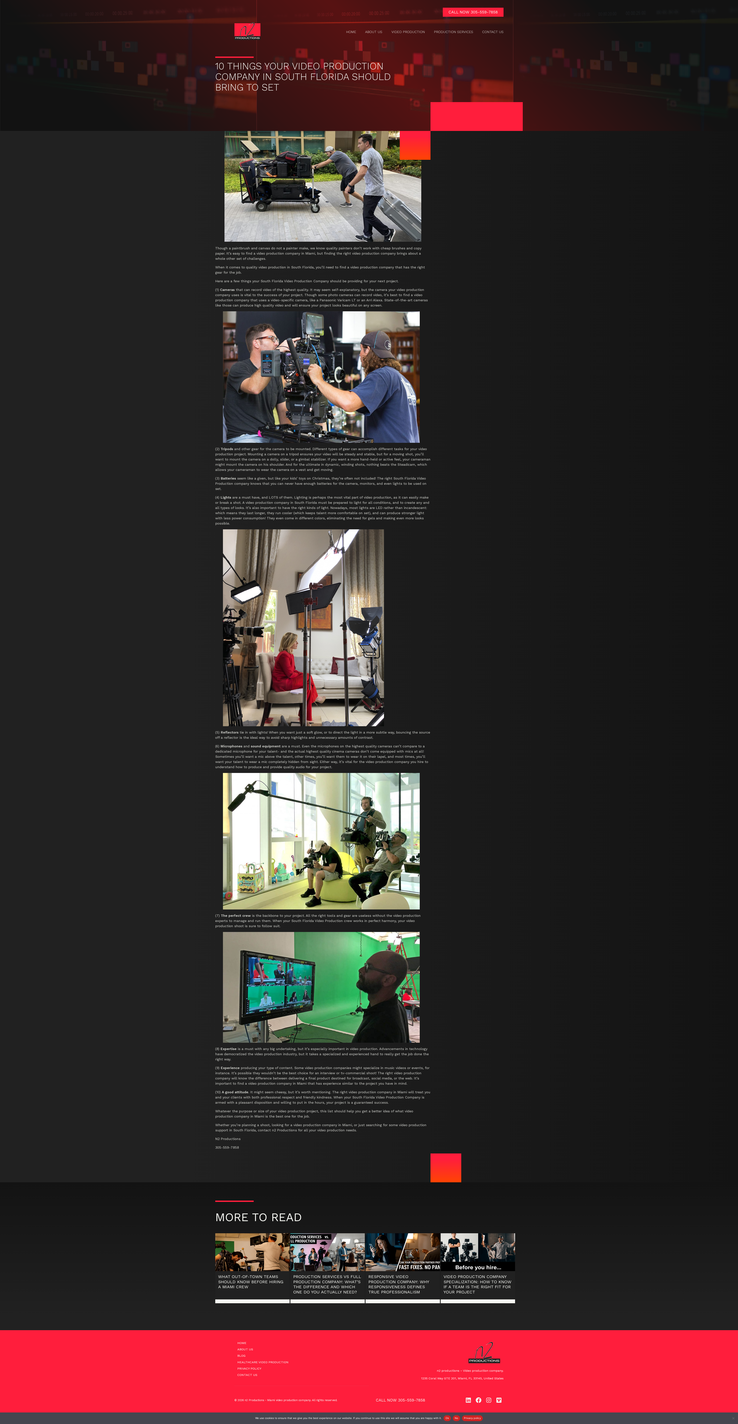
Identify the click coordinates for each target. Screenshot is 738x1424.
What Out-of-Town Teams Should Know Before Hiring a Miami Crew (250, 1281)
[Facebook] (478, 1400)
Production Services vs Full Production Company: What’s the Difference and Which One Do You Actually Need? (327, 1284)
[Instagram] (488, 1400)
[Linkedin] (468, 1400)
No (456, 1418)
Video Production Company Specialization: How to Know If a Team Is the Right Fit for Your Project (477, 1284)
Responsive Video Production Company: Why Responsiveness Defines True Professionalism (398, 1284)
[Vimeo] (499, 1400)
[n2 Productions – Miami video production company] (247, 31)
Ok (447, 1418)
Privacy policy (472, 1418)
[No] (733, 1418)
